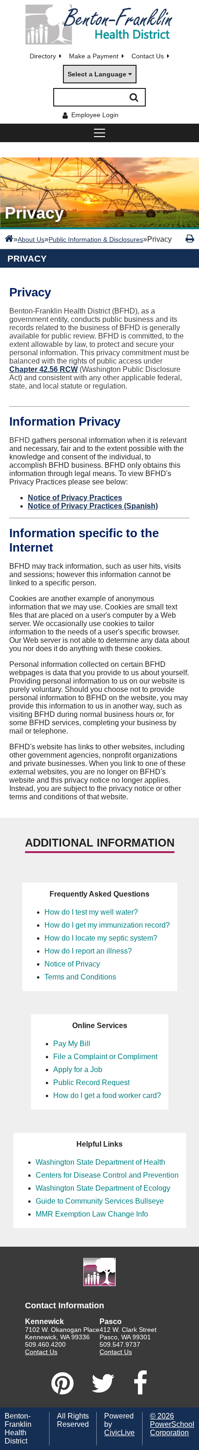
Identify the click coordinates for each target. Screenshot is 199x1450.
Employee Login (94, 115)
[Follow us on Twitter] (103, 1383)
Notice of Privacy (72, 964)
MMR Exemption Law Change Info (92, 1214)
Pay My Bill (71, 1044)
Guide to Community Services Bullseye (100, 1201)
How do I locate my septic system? (100, 938)
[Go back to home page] (99, 24)
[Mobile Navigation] (99, 133)
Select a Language (97, 74)
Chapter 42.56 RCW (43, 369)
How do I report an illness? (88, 951)
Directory (43, 56)
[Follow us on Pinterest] (62, 1383)
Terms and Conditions (80, 977)
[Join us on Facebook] (140, 1383)
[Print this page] (190, 238)
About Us (31, 239)
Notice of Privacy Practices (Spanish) (93, 506)
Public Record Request (91, 1082)
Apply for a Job (77, 1069)
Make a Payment (93, 56)
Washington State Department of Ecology (103, 1188)
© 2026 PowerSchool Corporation (172, 1424)
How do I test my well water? (91, 912)
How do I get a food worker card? (107, 1095)
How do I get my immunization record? (107, 925)
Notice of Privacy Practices (75, 498)
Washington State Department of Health (100, 1162)
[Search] (134, 97)
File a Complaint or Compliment (105, 1057)
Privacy (27, 259)
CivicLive (119, 1433)
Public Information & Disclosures (96, 239)
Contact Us (147, 56)
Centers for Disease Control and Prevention (107, 1175)
